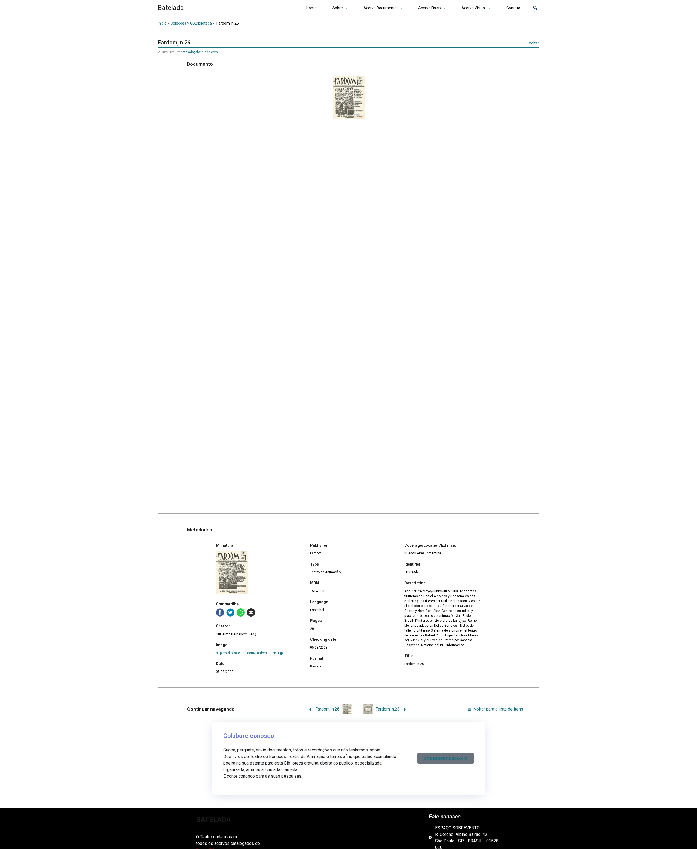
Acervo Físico (429, 8)
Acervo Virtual (473, 8)
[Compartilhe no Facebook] (220, 612)
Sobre (337, 8)
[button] (535, 8)
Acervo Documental (380, 8)
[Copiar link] (251, 612)
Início (162, 23)
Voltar (534, 43)
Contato (513, 8)
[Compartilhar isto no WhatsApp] (241, 612)
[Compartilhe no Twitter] (230, 612)
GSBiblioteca (201, 23)
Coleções (178, 23)
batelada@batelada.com (199, 52)
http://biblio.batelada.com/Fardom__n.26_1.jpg (250, 653)
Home (311, 8)
